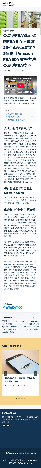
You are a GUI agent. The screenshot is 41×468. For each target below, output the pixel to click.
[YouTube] (8, 425)
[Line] (20, 307)
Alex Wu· (8, 71)
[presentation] (20, 362)
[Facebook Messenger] (9, 307)
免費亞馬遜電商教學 (8, 31)
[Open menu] (37, 3)
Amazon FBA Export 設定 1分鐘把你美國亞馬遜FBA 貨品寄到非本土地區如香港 (30, 323)
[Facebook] (5, 307)
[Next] (35, 373)
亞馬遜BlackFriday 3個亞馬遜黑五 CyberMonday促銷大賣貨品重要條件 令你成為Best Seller (10, 325)
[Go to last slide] (5, 373)
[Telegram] (17, 307)
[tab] (16, 398)
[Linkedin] (13, 307)
